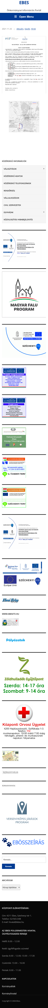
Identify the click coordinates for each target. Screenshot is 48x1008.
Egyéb (27, 29)
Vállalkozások (11, 198)
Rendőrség (9, 190)
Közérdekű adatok (13, 176)
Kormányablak (8, 986)
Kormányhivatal (9, 993)
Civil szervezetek (12, 205)
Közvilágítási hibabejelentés (18, 219)
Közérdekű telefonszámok (17, 183)
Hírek (33, 29)
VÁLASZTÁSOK (10, 169)
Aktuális (20, 29)
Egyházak (8, 212)
